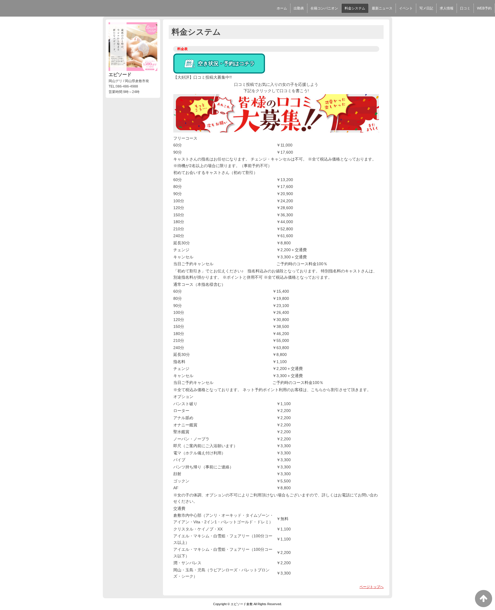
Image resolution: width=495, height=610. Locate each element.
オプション (183, 396)
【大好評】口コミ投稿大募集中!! (202, 77)
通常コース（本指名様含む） (199, 284)
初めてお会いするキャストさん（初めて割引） (215, 172)
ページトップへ (372, 587)
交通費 (179, 508)
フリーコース (185, 138)
